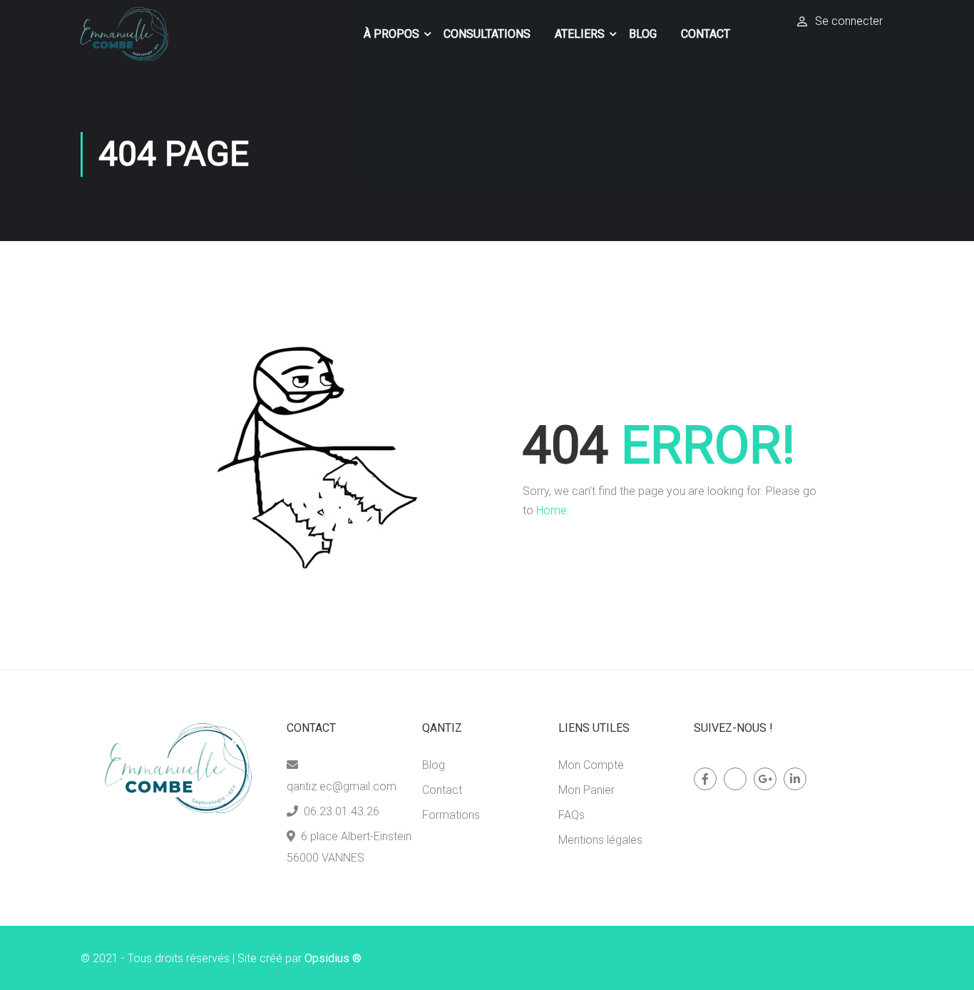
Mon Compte (591, 765)
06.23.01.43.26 (341, 811)
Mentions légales (600, 840)
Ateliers (580, 34)
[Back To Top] (945, 965)
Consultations (487, 34)
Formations (451, 815)
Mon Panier (586, 790)
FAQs (571, 815)
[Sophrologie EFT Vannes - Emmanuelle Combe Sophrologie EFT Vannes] (124, 34)
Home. (553, 510)
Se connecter (849, 21)
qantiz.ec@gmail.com (341, 786)
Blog (643, 34)
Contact (705, 34)
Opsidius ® (333, 958)
